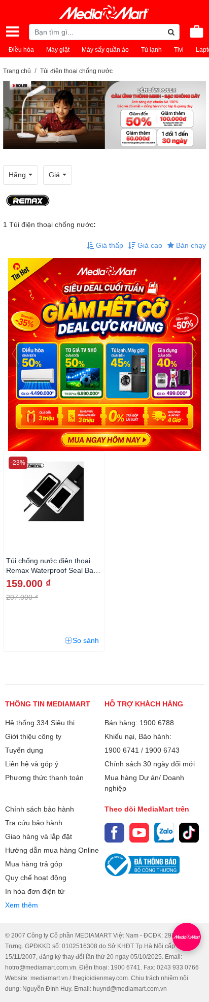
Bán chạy (190, 245)
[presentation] (15, 354)
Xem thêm (21, 905)
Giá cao (148, 245)
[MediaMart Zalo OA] (164, 833)
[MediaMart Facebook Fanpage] (114, 833)
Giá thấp (108, 245)
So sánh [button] (86, 640)
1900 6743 (162, 750)
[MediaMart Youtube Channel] (139, 833)
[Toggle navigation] (12, 31)
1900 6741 (121, 750)
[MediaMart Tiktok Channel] (189, 833)
